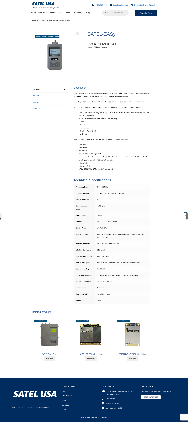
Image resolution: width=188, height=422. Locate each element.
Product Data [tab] (36, 109)
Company (78, 13)
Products (41, 13)
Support (67, 13)
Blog (88, 13)
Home (33, 13)
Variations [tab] (35, 96)
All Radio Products (53, 20)
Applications (54, 13)
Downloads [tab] (36, 102)
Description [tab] (36, 89)
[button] (43, 12)
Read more (49, 358)
